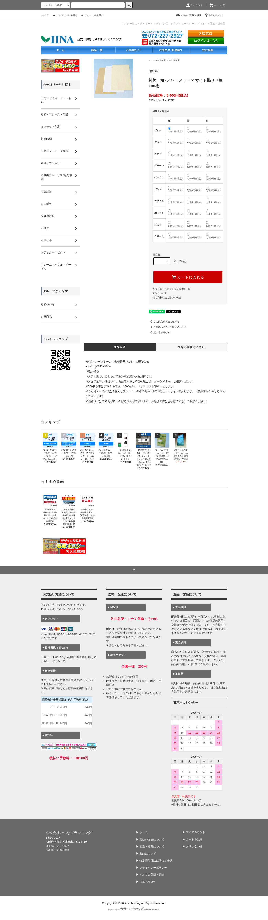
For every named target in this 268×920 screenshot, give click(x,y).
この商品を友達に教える (166, 321)
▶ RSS (140, 881)
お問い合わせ (216, 15)
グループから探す (94, 15)
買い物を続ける (161, 332)
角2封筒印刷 (173, 60)
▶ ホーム (142, 832)
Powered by (114, 909)
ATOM (151, 881)
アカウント (196, 5)
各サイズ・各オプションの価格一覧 (171, 289)
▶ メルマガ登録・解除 (150, 874)
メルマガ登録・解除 (190, 15)
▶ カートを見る (192, 839)
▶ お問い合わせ (192, 846)
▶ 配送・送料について (150, 846)
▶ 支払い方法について (150, 839)
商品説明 (120, 347)
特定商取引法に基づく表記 (167, 297)
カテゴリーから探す (66, 15)
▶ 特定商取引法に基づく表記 (154, 860)
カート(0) (219, 5)
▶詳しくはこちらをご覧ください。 (63, 608)
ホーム (45, 15)
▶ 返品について (146, 853)
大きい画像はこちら (191, 347)
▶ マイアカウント (193, 832)
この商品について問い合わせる (169, 327)
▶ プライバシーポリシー (151, 867)
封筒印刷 (161, 60)
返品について (160, 293)
